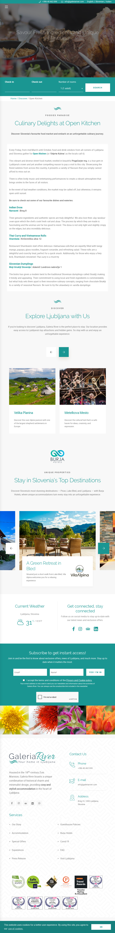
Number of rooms (67, 81)
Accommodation (20, 833)
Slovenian (100, 1)
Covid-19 (64, 841)
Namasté (13, 210)
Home (13, 98)
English (90, 1)
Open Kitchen (39, 153)
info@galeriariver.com (74, 1)
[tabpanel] (57, 38)
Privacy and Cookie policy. (79, 680)
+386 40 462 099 (49, 1)
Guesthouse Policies (70, 824)
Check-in (9, 81)
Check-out (37, 81)
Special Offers (19, 841)
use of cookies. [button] (15, 928)
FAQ (62, 850)
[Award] (18, 882)
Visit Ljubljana (67, 858)
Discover (23, 98)
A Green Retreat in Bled (43, 565)
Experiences (18, 850)
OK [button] (101, 927)
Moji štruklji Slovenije (20, 267)
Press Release (19, 858)
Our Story (16, 824)
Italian (108, 1)
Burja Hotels (66, 833)
